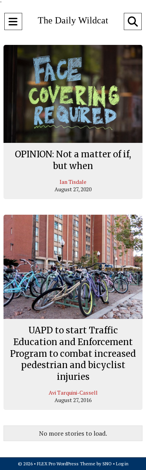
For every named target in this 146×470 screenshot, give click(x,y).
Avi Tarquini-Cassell (73, 392)
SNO (107, 463)
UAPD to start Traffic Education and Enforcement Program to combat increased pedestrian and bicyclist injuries (73, 353)
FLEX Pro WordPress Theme (66, 463)
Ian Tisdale (73, 181)
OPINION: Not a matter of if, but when (73, 160)
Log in (122, 463)
